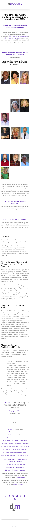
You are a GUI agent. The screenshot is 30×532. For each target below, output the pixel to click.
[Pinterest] (20, 496)
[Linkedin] (17, 496)
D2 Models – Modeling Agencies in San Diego (15, 446)
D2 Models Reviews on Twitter (15, 467)
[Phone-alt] (15, 499)
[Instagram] (5, 496)
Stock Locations (18, 484)
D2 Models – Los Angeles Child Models (15, 440)
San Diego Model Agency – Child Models (15, 452)
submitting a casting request (12, 38)
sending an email (23, 36)
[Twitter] (9, 496)
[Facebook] (13, 496)
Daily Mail (9, 429)
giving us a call (13, 36)
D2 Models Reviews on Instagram (15, 470)
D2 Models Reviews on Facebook (15, 464)
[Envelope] (24, 496)
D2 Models (5, 402)
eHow (7, 438)
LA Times (9, 432)
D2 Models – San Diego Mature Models (15, 449)
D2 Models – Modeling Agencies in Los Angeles (15, 443)
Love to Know (9, 435)
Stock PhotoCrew (21, 477)
